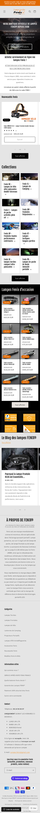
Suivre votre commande (13, 696)
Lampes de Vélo (10, 625)
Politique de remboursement (23, 801)
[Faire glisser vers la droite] (24, 149)
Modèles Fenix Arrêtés (12, 656)
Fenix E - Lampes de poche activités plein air (10, 214)
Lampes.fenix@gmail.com (20, 752)
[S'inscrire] (33, 770)
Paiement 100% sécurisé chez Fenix (16, 691)
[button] (4, 11)
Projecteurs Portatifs (11, 636)
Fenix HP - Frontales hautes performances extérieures (10, 237)
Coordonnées (27, 811)
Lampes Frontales (10, 620)
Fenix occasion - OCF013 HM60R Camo (28, 338)
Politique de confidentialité (13, 804)
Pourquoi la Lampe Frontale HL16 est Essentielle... (17, 476)
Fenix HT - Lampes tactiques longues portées (28, 237)
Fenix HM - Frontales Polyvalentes (27, 212)
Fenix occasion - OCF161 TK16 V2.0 (9, 338)
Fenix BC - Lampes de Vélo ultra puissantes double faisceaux (10, 188)
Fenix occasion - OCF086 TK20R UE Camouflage (27, 389)
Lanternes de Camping (12, 630)
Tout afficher (20, 156)
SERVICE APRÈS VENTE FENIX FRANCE (17, 675)
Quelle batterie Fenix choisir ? (15, 680)
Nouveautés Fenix (10, 651)
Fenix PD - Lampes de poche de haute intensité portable (29, 264)
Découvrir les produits (20, 47)
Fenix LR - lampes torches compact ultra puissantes (10, 263)
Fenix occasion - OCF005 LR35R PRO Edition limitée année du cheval (28, 311)
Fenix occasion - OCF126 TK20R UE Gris (10, 389)
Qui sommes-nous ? (11, 670)
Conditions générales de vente (28, 808)
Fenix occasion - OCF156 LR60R (27, 363)
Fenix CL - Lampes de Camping (26, 186)
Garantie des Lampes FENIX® (14, 685)
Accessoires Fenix (10, 646)
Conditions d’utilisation (30, 804)
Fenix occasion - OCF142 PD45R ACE (9, 363)
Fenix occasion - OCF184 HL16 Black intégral (9, 310)
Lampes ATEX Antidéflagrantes (15, 641)
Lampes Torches (10, 615)
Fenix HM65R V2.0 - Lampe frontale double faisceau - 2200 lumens (19, 127)
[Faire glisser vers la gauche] (15, 149)
